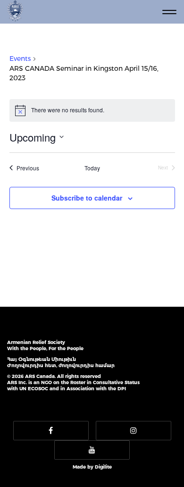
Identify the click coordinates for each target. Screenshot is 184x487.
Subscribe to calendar (86, 197)
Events (20, 58)
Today (92, 168)
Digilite (103, 467)
